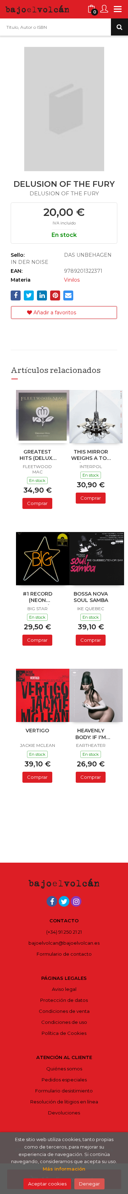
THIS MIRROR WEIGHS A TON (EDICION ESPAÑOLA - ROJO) (91, 456)
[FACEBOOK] (52, 901)
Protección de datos (64, 1000)
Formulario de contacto (64, 954)
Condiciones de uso (64, 1022)
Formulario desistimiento (64, 1090)
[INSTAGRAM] (76, 901)
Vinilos (72, 280)
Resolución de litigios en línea (64, 1102)
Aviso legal (64, 989)
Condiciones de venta (64, 1011)
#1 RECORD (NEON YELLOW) (37, 598)
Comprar (37, 503)
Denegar (89, 1184)
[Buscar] (119, 27)
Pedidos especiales (64, 1079)
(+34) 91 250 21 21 (64, 932)
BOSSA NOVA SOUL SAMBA (91, 597)
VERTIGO (37, 730)
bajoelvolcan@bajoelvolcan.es (64, 943)
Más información (64, 1169)
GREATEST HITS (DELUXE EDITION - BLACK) (37, 456)
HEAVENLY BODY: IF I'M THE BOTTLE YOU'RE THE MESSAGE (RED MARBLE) (90, 734)
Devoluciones (64, 1113)
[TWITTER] (64, 901)
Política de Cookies (64, 1033)
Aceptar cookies (47, 1184)
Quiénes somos (64, 1068)
